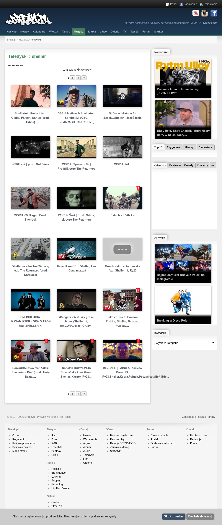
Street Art (56, 506)
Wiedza (53, 31)
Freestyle (56, 447)
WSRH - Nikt (122, 164)
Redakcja (195, 439)
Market (158, 31)
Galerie (87, 462)
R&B (54, 443)
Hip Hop (11, 31)
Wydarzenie (90, 439)
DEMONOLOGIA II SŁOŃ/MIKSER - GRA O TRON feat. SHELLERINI (30, 321)
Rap (53, 435)
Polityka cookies (21, 447)
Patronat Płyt (117, 439)
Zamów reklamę (119, 447)
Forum (154, 447)
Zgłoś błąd (188, 416)
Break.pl (11, 39)
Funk (54, 439)
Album (87, 447)
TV (125, 31)
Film (85, 458)
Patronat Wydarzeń (121, 435)
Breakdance (58, 472)
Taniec (66, 31)
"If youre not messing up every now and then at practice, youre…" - (171, 22)
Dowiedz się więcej (200, 516)
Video (103, 31)
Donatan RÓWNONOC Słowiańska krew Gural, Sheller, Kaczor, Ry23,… (76, 372)
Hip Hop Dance (60, 488)
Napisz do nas (198, 435)
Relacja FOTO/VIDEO (122, 443)
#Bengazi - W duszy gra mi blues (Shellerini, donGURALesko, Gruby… (77, 321)
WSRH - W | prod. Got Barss (30, 164)
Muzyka (78, 31)
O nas (15, 435)
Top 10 (135, 31)
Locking (56, 476)
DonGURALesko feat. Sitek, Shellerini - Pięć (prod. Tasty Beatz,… (30, 372)
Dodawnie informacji (163, 443)
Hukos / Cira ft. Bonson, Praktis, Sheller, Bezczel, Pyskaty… (122, 321)
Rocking (56, 468)
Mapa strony (19, 451)
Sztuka (91, 31)
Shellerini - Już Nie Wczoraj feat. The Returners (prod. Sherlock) (30, 270)
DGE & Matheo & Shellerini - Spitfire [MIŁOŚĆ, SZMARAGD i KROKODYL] (76, 118)
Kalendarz (39, 31)
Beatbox (56, 451)
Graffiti (55, 502)
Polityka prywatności (24, 443)
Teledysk (88, 455)
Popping (56, 480)
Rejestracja (210, 4)
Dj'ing (54, 455)
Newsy (24, 31)
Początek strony (205, 416)
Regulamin (18, 439)
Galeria (115, 31)
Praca (193, 443)
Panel (173, 4)
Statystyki (115, 451)
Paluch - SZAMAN (122, 215)
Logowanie (190, 4)
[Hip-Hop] (28, 25)
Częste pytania (159, 435)
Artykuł (87, 443)
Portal (154, 439)
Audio (86, 451)
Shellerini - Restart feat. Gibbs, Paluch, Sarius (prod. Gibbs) (30, 118)
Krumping (57, 484)
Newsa (87, 435)
